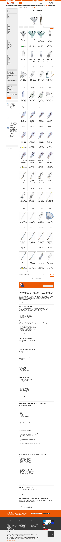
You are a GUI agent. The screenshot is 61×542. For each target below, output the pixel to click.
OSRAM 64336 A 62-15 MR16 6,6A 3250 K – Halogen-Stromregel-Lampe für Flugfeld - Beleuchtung (49, 100)
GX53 (9, 17)
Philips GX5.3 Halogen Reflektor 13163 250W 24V (32, 40)
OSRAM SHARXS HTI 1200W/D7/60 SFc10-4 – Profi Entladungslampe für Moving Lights (23, 242)
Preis (8, 92)
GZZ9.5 (9, 55)
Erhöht (9, 77)
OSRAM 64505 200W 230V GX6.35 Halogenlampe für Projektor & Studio (41, 121)
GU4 (8, 15)
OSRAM (9, 10)
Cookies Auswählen (51, 536)
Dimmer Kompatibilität (22, 526)
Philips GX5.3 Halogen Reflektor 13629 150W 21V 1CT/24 (23, 40)
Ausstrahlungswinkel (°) (11, 80)
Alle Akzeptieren (51, 532)
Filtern (8, 98)
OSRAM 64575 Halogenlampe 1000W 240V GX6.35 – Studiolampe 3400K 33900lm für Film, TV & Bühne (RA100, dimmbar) (49, 181)
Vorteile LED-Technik (22, 524)
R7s (8, 16)
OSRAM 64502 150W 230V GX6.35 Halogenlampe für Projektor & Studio (23, 121)
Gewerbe (30, 5)
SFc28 (9, 28)
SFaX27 (9, 47)
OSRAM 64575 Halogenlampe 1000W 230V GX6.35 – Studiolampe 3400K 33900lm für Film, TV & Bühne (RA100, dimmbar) (41, 181)
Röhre (9, 88)
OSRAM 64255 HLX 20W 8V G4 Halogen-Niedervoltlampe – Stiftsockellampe (23, 80)
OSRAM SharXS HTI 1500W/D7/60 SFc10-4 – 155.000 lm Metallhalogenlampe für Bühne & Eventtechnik (40, 242)
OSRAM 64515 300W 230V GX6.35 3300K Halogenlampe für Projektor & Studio (41, 141)
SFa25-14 (9, 30)
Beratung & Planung (34, 523)
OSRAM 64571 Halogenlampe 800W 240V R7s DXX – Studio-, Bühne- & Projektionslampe (32, 181)
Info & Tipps (52, 28)
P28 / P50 (9, 63)
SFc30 (9, 29)
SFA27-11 (9, 46)
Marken (44, 5)
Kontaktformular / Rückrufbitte (48, 285)
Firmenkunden (37, 0)
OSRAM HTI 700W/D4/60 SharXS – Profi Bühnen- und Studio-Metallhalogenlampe (23, 262)
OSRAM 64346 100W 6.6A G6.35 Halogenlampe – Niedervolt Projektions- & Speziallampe (49, 262)
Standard (9, 76)
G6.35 (9, 32)
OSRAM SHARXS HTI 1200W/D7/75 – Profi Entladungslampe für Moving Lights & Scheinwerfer (32, 242)
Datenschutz (13, 540)
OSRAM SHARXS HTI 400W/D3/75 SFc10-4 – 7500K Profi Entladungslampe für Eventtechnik (49, 242)
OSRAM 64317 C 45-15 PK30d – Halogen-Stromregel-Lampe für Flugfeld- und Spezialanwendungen (49, 80)
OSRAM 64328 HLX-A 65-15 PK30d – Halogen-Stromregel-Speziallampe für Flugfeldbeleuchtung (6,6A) (41, 100)
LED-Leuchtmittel (22, 523)
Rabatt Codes (33, 530)
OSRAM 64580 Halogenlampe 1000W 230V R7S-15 (41, 201)
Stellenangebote (33, 527)
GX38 (9, 58)
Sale (47, 5)
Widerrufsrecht (9, 528)
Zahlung (8, 523)
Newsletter (33, 525)
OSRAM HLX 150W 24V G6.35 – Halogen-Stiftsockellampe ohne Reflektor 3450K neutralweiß (32, 60)
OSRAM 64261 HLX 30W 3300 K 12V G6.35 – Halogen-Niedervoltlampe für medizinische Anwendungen (32, 80)
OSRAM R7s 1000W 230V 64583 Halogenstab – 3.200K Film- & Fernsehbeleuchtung (23, 221)
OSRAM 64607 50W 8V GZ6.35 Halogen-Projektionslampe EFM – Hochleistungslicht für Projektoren (49, 221)
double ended (10, 23)
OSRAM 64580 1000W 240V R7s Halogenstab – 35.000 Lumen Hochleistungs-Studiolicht (49, 201)
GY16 (9, 56)
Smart (27, 5)
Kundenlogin (48, 0)
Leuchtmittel (22, 5)
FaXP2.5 (9, 41)
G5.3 (9, 61)
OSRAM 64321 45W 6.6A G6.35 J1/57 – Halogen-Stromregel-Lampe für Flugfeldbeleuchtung (23, 100)
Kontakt (33, 0)
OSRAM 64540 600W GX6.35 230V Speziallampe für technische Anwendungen (41, 161)
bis (11, 94)
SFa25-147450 (10, 45)
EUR (15, 94)
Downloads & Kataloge (34, 524)
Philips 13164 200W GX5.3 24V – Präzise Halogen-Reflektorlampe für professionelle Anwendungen (41, 40)
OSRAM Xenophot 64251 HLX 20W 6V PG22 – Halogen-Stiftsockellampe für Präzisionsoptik (50, 60)
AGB (7, 540)
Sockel (8, 13)
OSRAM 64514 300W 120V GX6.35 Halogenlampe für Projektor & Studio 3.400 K (32, 141)
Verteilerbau (39, 5)
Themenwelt (51, 5)
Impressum (10, 540)
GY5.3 (9, 60)
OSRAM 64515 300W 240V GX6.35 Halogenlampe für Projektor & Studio (50, 141)
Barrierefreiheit (33, 526)
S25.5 (9, 62)
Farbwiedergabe (10, 75)
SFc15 (9, 26)
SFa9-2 (9, 43)
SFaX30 (9, 48)
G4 (8, 14)
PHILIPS (9, 11)
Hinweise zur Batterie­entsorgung (12, 525)
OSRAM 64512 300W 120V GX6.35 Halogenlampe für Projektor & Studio (23, 141)
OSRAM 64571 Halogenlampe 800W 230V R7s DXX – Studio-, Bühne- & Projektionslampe (23, 181)
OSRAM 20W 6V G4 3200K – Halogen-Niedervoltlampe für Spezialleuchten (50, 40)
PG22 (9, 33)
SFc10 (9, 24)
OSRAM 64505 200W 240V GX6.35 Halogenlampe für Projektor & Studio (50, 121)
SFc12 (9, 25)
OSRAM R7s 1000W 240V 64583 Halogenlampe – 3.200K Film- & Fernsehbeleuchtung (32, 221)
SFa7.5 (9, 27)
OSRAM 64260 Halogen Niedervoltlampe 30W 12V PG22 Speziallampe (32, 201)
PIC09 (9, 64)
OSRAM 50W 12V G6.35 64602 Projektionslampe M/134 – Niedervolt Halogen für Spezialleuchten (41, 221)
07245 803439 (9, 0)
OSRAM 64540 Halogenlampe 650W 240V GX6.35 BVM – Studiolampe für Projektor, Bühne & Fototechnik (50, 161)
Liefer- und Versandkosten (11, 520)
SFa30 (9, 31)
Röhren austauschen (22, 525)
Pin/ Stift (9, 89)
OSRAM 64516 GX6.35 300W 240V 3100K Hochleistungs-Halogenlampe (32, 161)
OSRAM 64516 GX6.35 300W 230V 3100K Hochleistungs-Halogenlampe (23, 161)
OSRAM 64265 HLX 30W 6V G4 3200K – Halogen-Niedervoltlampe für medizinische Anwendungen (41, 80)
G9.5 (9, 40)
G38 (8, 57)
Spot (9, 87)
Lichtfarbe (9, 69)
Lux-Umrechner (21, 530)
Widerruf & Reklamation (11, 529)
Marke (8, 8)
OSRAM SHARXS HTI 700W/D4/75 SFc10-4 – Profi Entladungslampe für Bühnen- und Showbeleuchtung (32, 262)
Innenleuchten (9, 5)
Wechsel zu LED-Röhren (23, 527)
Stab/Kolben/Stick (10, 90)
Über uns (32, 520)
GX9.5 (9, 42)
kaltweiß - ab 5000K (11, 73)
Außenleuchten (16, 5)
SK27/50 (9, 44)
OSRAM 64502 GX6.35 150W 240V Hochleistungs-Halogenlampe (32, 121)
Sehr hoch (9, 78)
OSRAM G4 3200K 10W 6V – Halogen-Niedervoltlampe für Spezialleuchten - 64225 (23, 60)
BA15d (9, 59)
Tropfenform (10, 86)
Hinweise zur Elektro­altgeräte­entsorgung (12, 527)
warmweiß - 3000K (10, 71)
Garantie (8, 524)
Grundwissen (21, 520)
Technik (34, 5)
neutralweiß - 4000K (11, 72)
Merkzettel (53, 0)
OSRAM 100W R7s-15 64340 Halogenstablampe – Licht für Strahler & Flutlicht (41, 262)
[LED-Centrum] (12, 3)
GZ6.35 (9, 39)
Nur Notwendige (51, 534)
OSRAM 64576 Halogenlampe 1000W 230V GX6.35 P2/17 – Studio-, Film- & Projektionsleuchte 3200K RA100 (23, 201)
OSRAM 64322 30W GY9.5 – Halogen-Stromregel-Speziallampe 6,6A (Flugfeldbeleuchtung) (32, 100)
